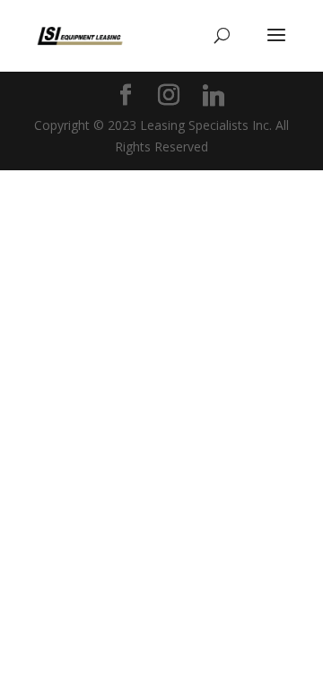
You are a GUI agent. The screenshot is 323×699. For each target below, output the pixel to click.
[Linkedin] (213, 96)
